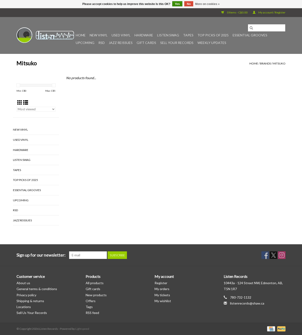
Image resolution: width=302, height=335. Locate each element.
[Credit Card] (270, 328)
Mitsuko (279, 63)
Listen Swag (168, 35)
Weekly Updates (211, 43)
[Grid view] (19, 102)
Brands (265, 63)
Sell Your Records (176, 43)
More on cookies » (207, 4)
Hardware (143, 35)
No (189, 4)
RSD (101, 43)
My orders (162, 289)
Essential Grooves (250, 35)
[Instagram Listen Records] (281, 255)
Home (81, 35)
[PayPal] (280, 328)
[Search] (251, 28)
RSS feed (92, 313)
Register (161, 283)
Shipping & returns (30, 301)
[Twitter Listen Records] (273, 255)
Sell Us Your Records (32, 313)
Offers (91, 301)
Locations (24, 307)
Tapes (188, 35)
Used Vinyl (121, 35)
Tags (89, 307)
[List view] (25, 102)
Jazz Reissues (121, 43)
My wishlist (163, 301)
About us (23, 283)
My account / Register (271, 12)
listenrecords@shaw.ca (247, 303)
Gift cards (146, 43)
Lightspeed (82, 329)
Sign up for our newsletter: (41, 255)
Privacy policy (26, 295)
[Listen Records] (45, 35)
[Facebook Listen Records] (265, 255)
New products (96, 295)
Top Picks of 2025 (213, 35)
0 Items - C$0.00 (237, 12)
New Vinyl (99, 35)
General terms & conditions (37, 289)
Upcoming (85, 43)
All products (95, 283)
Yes (177, 4)
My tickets (162, 295)
